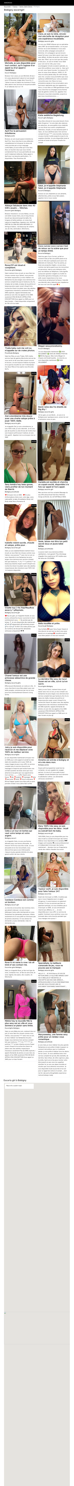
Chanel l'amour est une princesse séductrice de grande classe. (20, 678)
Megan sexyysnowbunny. (50, 346)
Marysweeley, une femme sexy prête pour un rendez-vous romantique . (53, 1036)
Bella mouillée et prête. (49, 623)
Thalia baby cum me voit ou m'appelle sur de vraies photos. (20, 349)
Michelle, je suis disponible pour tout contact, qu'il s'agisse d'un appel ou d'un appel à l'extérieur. (20, 66)
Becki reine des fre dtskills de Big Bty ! (52, 408)
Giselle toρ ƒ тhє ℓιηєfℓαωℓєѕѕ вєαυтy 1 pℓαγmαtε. (19, 608)
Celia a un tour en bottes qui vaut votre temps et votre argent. (18, 833)
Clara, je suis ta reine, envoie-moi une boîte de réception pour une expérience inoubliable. (53, 36)
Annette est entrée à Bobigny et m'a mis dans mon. (53, 761)
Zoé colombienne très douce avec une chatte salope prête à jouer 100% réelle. (20, 418)
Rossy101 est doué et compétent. (15, 266)
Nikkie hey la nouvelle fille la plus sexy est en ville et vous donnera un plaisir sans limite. (19, 1023)
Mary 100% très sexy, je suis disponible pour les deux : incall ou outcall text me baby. (53, 828)
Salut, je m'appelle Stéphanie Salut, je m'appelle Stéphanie (52, 186)
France (15, 6)
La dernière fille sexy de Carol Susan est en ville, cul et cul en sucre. (53, 681)
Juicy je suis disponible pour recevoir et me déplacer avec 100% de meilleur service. (19, 749)
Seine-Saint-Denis (25, 6)
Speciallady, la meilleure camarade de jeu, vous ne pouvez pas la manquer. (50, 965)
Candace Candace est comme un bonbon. (19, 901)
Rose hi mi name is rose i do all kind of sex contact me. (19, 963)
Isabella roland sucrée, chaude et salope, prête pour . (19, 543)
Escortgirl (7, 6)
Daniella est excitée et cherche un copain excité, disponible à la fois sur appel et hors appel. (53, 484)
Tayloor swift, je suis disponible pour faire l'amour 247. (53, 890)
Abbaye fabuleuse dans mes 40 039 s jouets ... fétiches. (20, 206)
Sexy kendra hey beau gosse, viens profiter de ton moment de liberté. (19, 486)
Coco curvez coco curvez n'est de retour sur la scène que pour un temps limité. (53, 248)
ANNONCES (8, 3)
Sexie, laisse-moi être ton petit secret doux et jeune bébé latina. (53, 543)
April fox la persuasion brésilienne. (15, 132)
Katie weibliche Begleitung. (51, 115)
